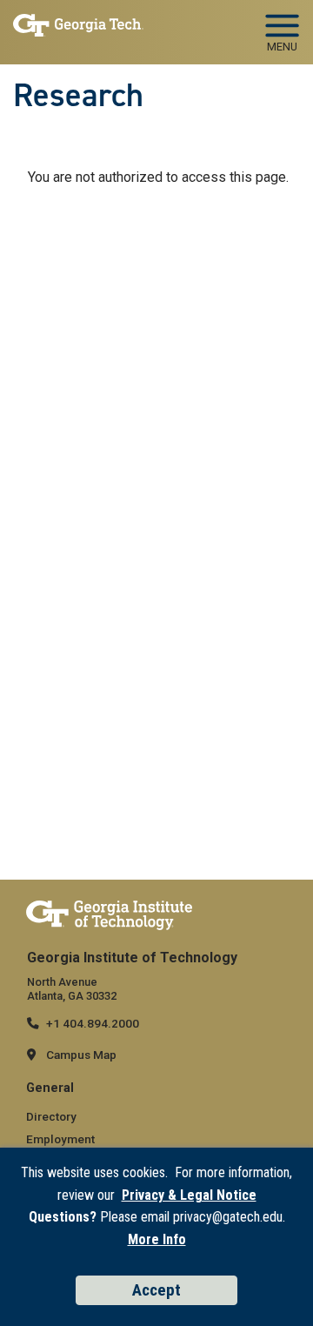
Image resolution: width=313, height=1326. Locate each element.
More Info (157, 1239)
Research (78, 94)
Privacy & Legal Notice (189, 1195)
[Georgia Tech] (109, 914)
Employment (60, 1139)
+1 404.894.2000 (92, 1023)
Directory (51, 1116)
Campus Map (81, 1054)
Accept (156, 1290)
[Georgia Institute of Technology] (78, 27)
